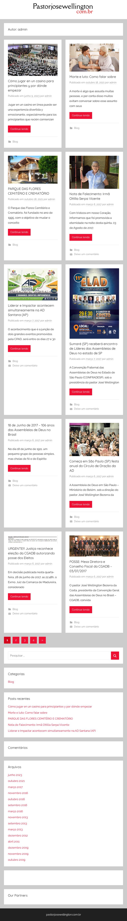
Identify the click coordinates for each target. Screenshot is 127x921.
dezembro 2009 (18, 847)
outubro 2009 (16, 859)
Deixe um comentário (86, 254)
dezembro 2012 (18, 835)
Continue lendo (19, 129)
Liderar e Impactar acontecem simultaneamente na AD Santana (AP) (31, 310)
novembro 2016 (18, 793)
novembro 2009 (18, 853)
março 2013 (15, 829)
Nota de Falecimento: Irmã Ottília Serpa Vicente (38, 724)
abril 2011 (14, 841)
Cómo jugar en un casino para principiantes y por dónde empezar (31, 85)
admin (48, 95)
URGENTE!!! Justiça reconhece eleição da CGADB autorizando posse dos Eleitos (31, 553)
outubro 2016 (16, 799)
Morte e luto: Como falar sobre (92, 77)
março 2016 (15, 811)
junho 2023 (15, 775)
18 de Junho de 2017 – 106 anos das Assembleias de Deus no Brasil (31, 430)
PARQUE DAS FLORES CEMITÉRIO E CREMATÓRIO (40, 718)
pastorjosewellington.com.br (63, 914)
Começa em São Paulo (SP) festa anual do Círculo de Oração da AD (94, 466)
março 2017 (15, 787)
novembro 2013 (18, 817)
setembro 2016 (17, 805)
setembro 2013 (17, 823)
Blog (15, 141)
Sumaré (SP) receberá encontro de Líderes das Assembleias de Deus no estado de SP (93, 348)
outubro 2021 (16, 781)
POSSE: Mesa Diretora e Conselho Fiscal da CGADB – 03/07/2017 (90, 566)
